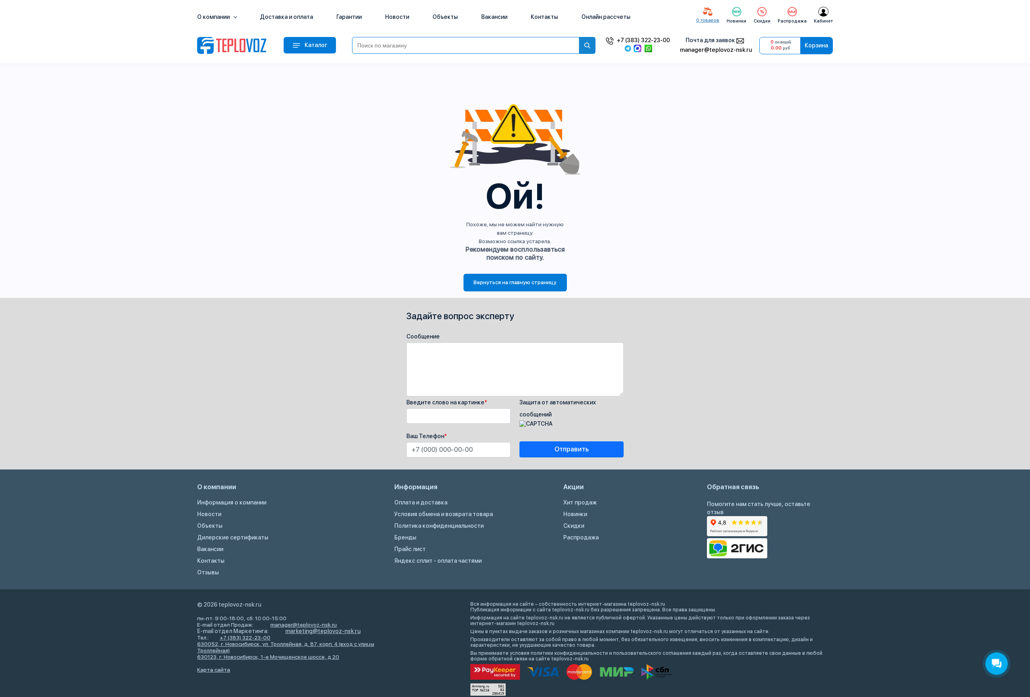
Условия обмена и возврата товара (443, 514)
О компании (214, 17)
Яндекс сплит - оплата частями (438, 561)
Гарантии (349, 17)
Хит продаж (580, 502)
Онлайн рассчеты (605, 17)
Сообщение (423, 336)
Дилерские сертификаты (232, 537)
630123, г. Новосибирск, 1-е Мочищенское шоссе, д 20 (268, 657)
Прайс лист (410, 549)
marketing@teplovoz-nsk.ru (322, 631)
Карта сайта (213, 669)
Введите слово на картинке (446, 402)
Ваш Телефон (426, 436)
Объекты (445, 17)
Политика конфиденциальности (439, 526)
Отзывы (208, 572)
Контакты (544, 17)
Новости (397, 17)
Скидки (573, 526)
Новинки (575, 514)
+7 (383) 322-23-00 (643, 40)
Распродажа (581, 537)
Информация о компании (231, 502)
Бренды (405, 537)
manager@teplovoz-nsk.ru (716, 50)
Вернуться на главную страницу (515, 282)
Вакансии (494, 17)
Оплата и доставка (420, 502)
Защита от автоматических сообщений (557, 408)
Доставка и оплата (286, 17)
